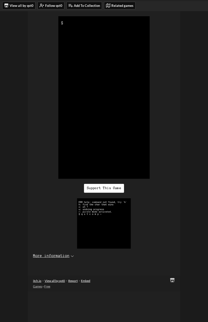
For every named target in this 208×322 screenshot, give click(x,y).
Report (73, 281)
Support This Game (104, 188)
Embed (85, 281)
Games (37, 286)
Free (47, 286)
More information (51, 256)
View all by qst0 (55, 281)
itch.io (37, 281)
